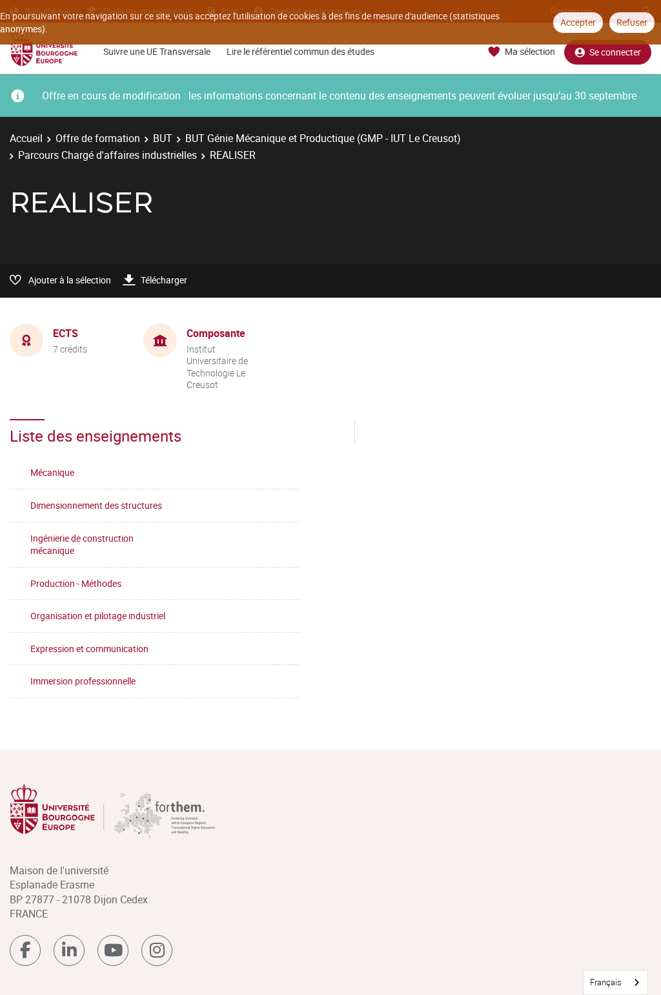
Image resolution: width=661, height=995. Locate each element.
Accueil (26, 138)
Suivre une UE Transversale (156, 51)
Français (606, 982)
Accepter (578, 22)
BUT (162, 138)
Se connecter (615, 52)
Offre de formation (98, 138)
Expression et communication (89, 648)
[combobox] (615, 982)
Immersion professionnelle (83, 681)
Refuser (631, 22)
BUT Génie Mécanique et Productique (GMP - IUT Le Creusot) (323, 138)
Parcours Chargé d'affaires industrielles (107, 155)
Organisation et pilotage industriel (97, 616)
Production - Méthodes (75, 583)
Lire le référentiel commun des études (300, 51)
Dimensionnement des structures (96, 505)
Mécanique (52, 472)
